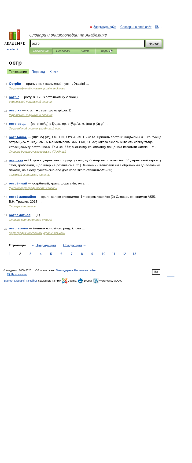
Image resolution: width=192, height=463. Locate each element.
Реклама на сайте (85, 270)
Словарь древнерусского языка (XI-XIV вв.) (37, 151)
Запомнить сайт (105, 27)
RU (157, 27)
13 (134, 254)
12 (124, 254)
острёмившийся (22, 196)
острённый (18, 183)
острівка (16, 160)
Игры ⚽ (106, 51)
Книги (85, 51)
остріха (15, 110)
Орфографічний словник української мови (37, 88)
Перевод (38, 71)
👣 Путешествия (17, 274)
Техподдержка (64, 270)
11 (113, 254)
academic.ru (14, 49)
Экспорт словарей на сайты (20, 280)
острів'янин (18, 228)
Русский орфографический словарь (33, 188)
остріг (14, 97)
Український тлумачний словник (30, 101)
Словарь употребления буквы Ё (30, 219)
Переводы (63, 51)
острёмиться (19, 215)
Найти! (153, 44)
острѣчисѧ (18, 137)
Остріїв (15, 83)
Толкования (40, 51)
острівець (17, 123)
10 (103, 254)
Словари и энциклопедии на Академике (68, 35)
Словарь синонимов (22, 206)
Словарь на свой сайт (135, 27)
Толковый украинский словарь (29, 174)
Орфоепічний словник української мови (35, 128)
